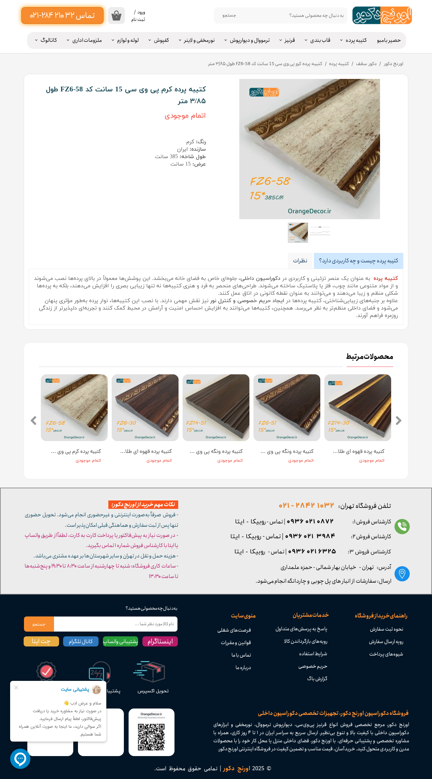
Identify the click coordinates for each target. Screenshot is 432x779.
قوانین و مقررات (236, 643)
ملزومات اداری (87, 40)
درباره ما (243, 668)
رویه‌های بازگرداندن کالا (305, 641)
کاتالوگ (48, 40)
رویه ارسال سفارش (386, 642)
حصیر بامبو (389, 40)
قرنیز (290, 40)
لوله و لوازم (128, 40)
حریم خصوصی (312, 666)
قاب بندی (320, 40)
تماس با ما (241, 655)
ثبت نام (138, 19)
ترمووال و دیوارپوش (250, 40)
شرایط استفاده (313, 654)
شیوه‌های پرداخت (386, 654)
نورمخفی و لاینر (199, 40)
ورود (141, 12)
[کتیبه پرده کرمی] (309, 149)
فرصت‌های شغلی (234, 630)
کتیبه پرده (356, 40)
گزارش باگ (317, 679)
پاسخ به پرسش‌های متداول (301, 629)
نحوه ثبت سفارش (386, 629)
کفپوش (161, 40)
